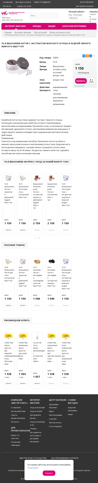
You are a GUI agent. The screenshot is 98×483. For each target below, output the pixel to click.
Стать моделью (55, 426)
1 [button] (35, 238)
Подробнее (32, 467)
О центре (53, 419)
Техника (33, 428)
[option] (8, 205)
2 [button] (39, 238)
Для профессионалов (84, 6)
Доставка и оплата (23, 2)
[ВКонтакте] (83, 55)
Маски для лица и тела (60, 32)
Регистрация (77, 15)
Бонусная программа (74, 26)
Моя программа (55, 415)
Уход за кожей (40, 32)
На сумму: (93, 20)
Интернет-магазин (15, 26)
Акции (51, 26)
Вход (70, 15)
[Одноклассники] (87, 55)
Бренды (37, 26)
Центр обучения (86, 2)
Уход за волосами (37, 407)
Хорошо (49, 473)
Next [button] (70, 205)
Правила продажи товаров (79, 471)
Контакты (7, 6)
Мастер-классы (55, 422)
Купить (8, 230)
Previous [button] (4, 205)
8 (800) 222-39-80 (24, 6)
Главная (8, 32)
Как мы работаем (18, 411)
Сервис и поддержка (42, 2)
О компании (8, 2)
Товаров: (93, 15)
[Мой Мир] (90, 55)
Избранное (73, 18)
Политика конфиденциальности (21, 471)
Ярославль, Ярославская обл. (12, 20)
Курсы (51, 411)
